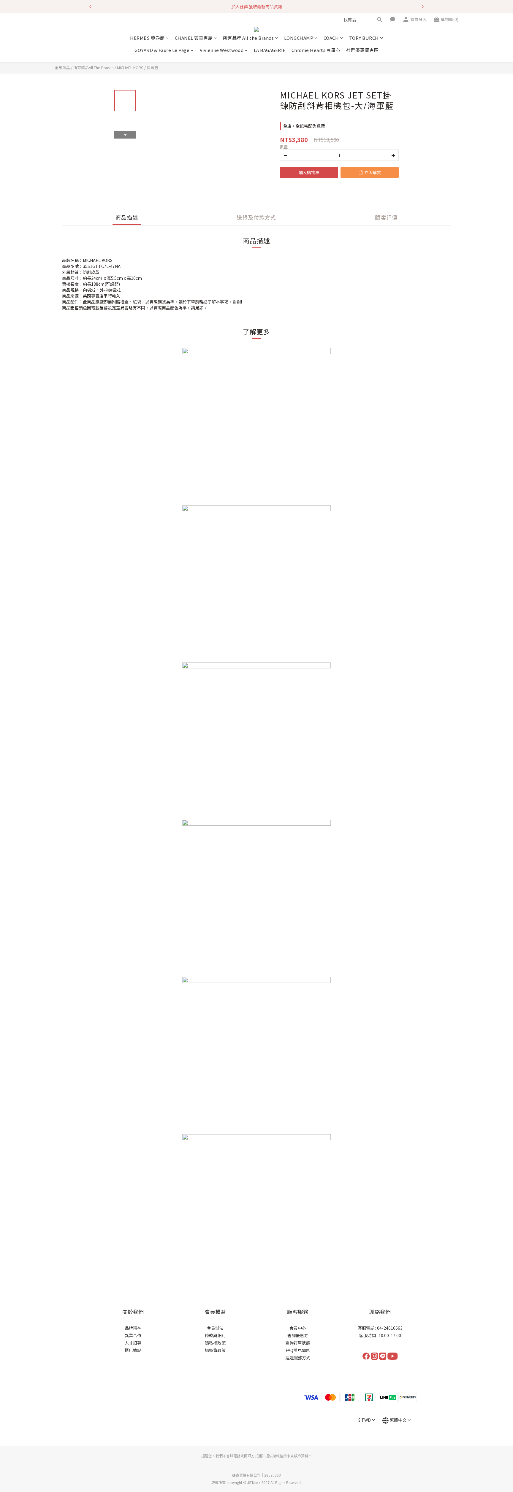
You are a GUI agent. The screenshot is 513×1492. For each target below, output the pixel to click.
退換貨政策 (215, 1350)
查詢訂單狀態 (297, 1343)
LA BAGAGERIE (270, 50)
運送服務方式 (297, 1358)
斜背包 (152, 67)
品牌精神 (133, 1328)
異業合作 (133, 1335)
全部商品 (62, 67)
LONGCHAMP (299, 38)
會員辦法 (215, 1328)
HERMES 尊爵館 (147, 38)
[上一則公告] (90, 6)
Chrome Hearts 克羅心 (316, 50)
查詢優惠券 (297, 1335)
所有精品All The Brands (93, 67)
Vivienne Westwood (222, 50)
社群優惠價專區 (362, 50)
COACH (331, 38)
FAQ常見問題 (298, 1350)
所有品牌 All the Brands (248, 38)
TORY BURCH (364, 38)
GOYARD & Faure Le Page (161, 50)
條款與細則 (215, 1335)
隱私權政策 (215, 1343)
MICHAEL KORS (130, 67)
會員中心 (297, 1328)
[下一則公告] (422, 6)
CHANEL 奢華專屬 (194, 38)
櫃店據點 (133, 1350)
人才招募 (133, 1343)
